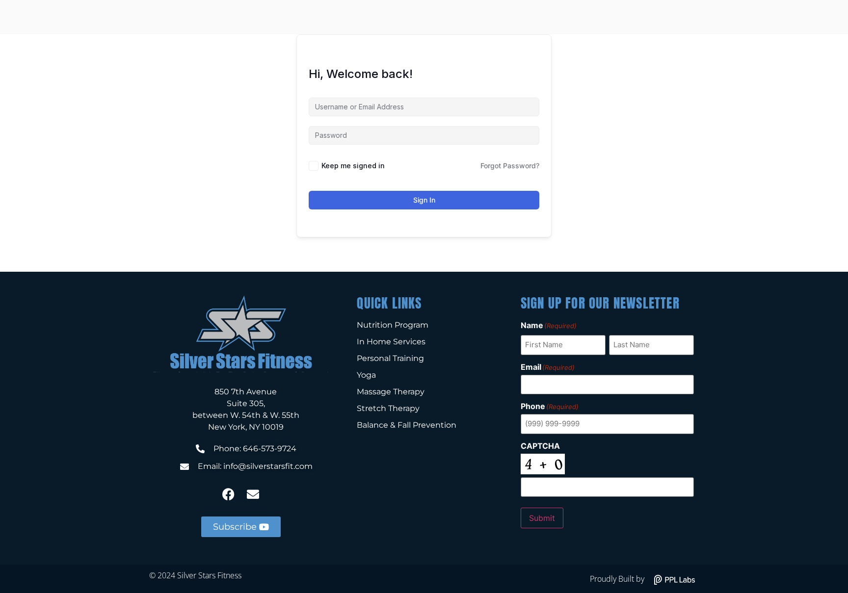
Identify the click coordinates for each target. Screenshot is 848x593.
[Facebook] (228, 494)
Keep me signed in (353, 165)
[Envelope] (253, 494)
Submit (542, 518)
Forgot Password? (509, 165)
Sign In (424, 200)
